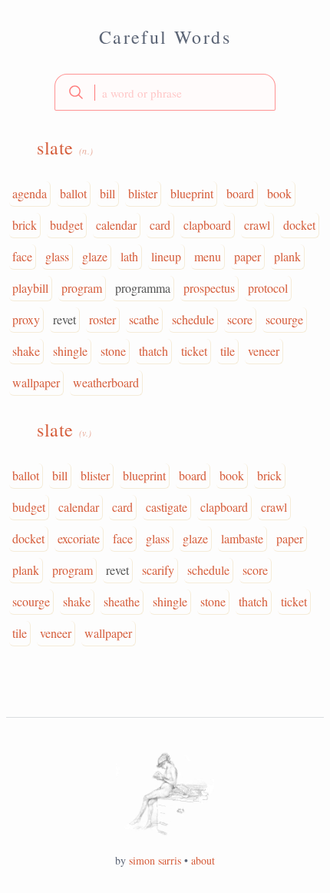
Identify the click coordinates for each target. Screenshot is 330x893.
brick (24, 225)
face (22, 256)
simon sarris (155, 860)
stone (113, 351)
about (203, 860)
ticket (194, 351)
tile (227, 351)
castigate (166, 507)
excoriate (79, 538)
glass (57, 256)
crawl (257, 225)
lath (129, 256)
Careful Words (165, 37)
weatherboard (106, 382)
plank (287, 256)
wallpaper (36, 382)
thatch (153, 351)
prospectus (209, 288)
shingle (70, 351)
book (279, 193)
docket (299, 225)
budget (66, 225)
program (81, 288)
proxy (26, 319)
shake (26, 351)
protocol (268, 288)
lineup (166, 256)
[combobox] (165, 92)
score (239, 319)
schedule (193, 319)
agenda (29, 193)
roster (102, 319)
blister (142, 193)
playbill (30, 288)
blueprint (191, 193)
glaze (94, 256)
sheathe (122, 601)
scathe (144, 319)
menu (207, 256)
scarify (158, 570)
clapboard (207, 225)
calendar (116, 225)
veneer (263, 351)
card (160, 225)
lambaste (242, 538)
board (240, 193)
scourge (284, 319)
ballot (73, 193)
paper (247, 256)
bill (107, 193)
